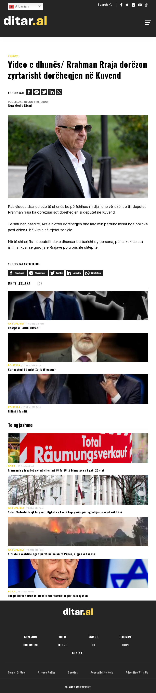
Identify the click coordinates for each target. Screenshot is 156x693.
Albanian (21, 6)
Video (62, 637)
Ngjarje (94, 637)
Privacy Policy (46, 672)
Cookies (73, 672)
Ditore (62, 645)
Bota (11, 466)
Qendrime (125, 637)
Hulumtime (30, 645)
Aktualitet (16, 323)
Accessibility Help (102, 672)
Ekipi (125, 645)
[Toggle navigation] (149, 22)
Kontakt (78, 653)
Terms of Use (16, 672)
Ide (39, 283)
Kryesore (30, 637)
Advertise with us (137, 672)
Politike (13, 56)
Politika (14, 365)
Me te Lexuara (19, 283)
